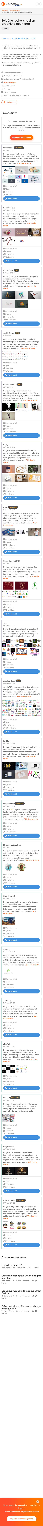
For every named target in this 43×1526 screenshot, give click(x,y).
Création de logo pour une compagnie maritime (21, 1277)
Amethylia (7, 949)
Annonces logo (15, 10)
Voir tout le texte (24, 163)
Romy (5, 445)
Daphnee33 (8, 147)
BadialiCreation (10, 384)
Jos (4, 623)
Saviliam (7, 741)
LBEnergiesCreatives (12, 845)
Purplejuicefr (8, 1147)
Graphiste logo (9, 82)
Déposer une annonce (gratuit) (21, 1519)
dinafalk (6, 1044)
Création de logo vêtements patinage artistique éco (21, 1307)
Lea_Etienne (8, 803)
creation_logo (9, 681)
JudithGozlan (8, 333)
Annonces (4, 10)
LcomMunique (9, 208)
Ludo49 (6, 1098)
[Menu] (39, 4)
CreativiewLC (9, 896)
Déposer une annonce (21, 137)
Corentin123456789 (11, 561)
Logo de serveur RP (11, 1265)
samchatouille (9, 1200)
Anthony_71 (8, 1000)
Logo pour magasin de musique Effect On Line (21, 1292)
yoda (5, 507)
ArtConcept (8, 270)
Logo (5, 28)
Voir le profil (12, 198)
